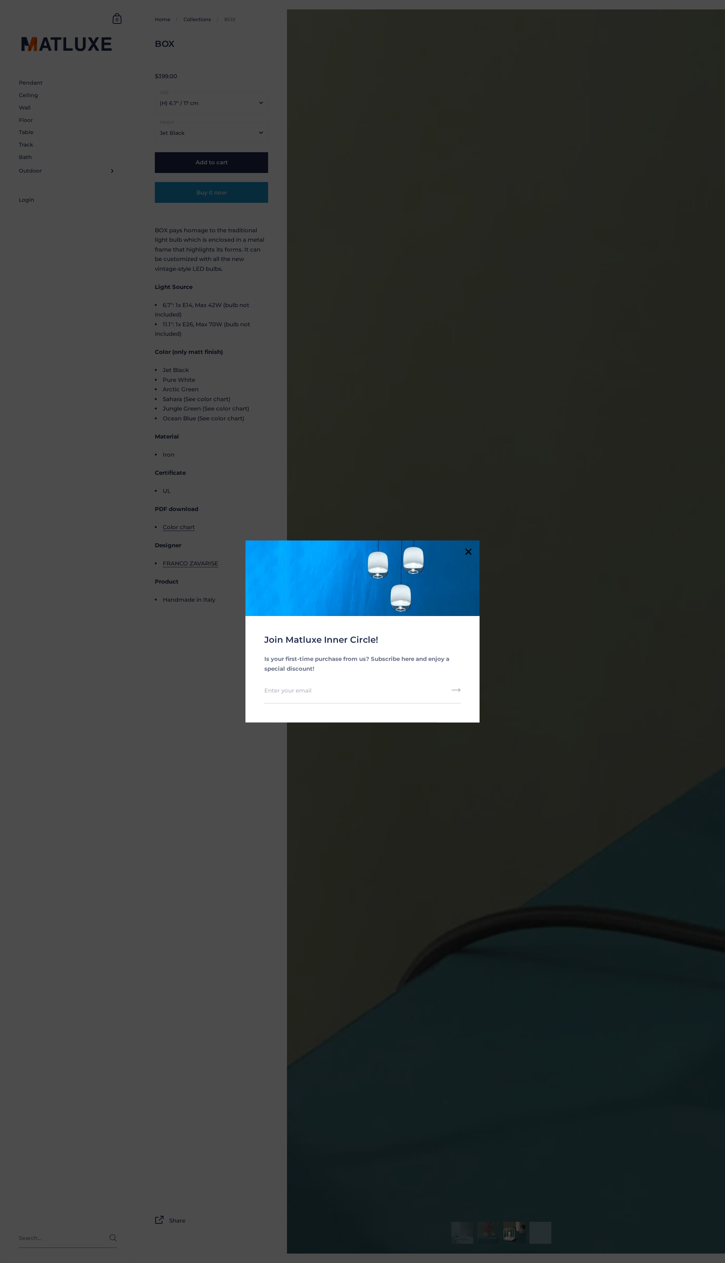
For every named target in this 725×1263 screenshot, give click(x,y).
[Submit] (456, 692)
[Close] (468, 552)
